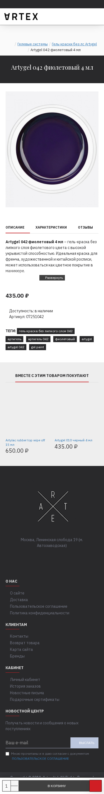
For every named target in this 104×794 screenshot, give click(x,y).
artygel (87, 339)
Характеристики (51, 227)
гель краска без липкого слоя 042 (46, 331)
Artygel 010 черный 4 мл (73, 440)
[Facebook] (35, 557)
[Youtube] (69, 557)
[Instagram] (58, 557)
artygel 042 (15, 347)
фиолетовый (65, 339)
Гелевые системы (32, 44)
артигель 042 (38, 339)
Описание (15, 227)
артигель (14, 339)
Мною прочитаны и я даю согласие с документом (50, 756)
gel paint (37, 347)
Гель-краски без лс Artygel (74, 44)
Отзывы (85, 227)
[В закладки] (95, 786)
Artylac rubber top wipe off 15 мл (25, 442)
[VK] (46, 557)
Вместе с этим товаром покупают (52, 375)
